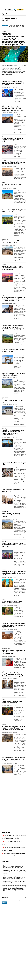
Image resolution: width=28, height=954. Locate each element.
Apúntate (4, 902)
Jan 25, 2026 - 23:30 (12, 705)
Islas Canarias (5, 239)
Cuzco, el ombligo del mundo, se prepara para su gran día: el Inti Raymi (12, 140)
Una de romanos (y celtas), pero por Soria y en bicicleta (14, 210)
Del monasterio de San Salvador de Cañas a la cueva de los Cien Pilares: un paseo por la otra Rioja (14, 299)
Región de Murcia (5, 511)
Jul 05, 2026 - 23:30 (12, 112)
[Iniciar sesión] (25, 9)
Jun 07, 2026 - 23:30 (12, 214)
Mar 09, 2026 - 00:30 (12, 549)
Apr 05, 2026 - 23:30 (12, 437)
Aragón (3, 182)
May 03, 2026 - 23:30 (12, 354)
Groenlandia (4, 724)
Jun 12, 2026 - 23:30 (12, 188)
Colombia (4, 160)
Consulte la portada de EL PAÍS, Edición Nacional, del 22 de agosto (17, 26)
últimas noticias (6, 832)
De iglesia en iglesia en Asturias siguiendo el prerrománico (12, 602)
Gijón (3, 348)
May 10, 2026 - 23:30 (12, 333)
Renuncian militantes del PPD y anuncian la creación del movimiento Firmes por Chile (13, 843)
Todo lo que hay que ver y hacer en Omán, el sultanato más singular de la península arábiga (13, 625)
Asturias (3, 599)
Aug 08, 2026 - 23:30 (12, 87)
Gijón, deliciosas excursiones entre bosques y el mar (13, 350)
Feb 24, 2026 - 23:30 (12, 577)
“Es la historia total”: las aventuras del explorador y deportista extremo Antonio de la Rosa (14, 652)
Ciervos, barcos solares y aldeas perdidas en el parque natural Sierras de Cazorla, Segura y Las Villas (13, 328)
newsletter (5, 897)
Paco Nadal (4, 64)
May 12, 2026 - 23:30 (12, 303)
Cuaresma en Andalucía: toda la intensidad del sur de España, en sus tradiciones (14, 545)
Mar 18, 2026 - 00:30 (12, 493)
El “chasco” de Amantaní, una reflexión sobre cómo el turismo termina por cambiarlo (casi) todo (13, 108)
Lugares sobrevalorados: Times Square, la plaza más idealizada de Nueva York (13, 83)
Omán (3, 622)
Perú (3, 105)
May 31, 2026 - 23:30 (12, 245)
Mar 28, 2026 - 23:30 (12, 467)
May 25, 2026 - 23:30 (12, 272)
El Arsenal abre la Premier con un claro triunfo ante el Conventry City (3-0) (14, 854)
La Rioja (3, 295)
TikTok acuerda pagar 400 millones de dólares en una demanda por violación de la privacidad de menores (13, 849)
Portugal (4, 264)
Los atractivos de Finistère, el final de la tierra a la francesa (13, 374)
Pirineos (3, 756)
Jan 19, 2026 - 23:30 (12, 732)
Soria (3, 208)
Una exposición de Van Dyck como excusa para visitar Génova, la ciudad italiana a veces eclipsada (13, 674)
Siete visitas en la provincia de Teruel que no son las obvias (12, 185)
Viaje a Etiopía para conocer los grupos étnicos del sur (12, 702)
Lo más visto (5, 861)
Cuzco (3, 136)
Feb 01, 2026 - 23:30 (12, 678)
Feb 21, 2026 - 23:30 (12, 605)
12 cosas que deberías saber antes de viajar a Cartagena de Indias (13, 163)
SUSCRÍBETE (20, 9)
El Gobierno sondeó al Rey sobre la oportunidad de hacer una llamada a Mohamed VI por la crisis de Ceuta (14, 872)
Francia (3, 371)
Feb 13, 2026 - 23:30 (12, 629)
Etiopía (3, 699)
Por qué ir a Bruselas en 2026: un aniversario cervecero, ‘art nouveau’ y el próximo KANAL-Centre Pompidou (13, 433)
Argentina (4, 569)
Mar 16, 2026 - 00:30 (12, 519)
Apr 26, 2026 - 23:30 (12, 377)
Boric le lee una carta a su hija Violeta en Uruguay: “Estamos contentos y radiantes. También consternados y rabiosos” (14, 837)
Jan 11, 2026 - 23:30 (12, 763)
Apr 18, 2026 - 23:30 (12, 404)
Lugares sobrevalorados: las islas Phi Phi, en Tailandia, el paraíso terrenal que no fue (13, 39)
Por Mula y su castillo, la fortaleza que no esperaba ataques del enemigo (13, 515)
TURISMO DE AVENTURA (6, 648)
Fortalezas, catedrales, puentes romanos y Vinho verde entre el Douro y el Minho (12, 268)
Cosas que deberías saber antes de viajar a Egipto (12, 490)
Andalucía (4, 541)
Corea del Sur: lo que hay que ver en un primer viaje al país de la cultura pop (14, 400)
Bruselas (4, 428)
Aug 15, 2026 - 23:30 (12, 64)
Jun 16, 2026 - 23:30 (12, 166)
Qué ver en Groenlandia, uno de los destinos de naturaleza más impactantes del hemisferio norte (13, 728)
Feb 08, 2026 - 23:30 (12, 656)
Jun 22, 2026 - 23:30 (12, 144)
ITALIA (3, 671)
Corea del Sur (5, 397)
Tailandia (4, 31)
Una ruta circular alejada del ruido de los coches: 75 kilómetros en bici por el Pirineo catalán (13, 759)
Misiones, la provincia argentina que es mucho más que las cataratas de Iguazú (14, 573)
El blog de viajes (9, 18)
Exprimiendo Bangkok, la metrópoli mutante (14, 463)
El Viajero (9, 14)
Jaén (3, 324)
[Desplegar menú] (3, 9)
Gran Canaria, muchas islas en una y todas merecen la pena (14, 241)
